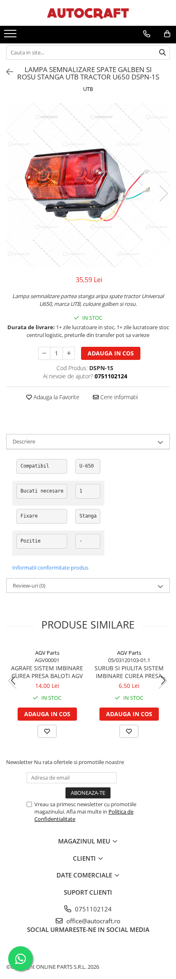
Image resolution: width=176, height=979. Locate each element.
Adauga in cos (111, 353)
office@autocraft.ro (92, 921)
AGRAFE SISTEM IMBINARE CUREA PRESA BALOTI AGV (47, 672)
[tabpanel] (88, 185)
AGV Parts (47, 652)
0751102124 (92, 909)
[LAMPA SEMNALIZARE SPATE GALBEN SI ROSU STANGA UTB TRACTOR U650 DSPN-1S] (88, 185)
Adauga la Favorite (55, 397)
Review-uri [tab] (29, 585)
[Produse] (11, 36)
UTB (88, 89)
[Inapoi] (6, 71)
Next (163, 193)
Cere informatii (118, 397)
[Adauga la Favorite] (47, 731)
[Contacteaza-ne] (147, 34)
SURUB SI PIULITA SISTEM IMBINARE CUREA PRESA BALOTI (129, 672)
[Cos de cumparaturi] (167, 34)
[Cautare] (162, 52)
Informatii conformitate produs (50, 567)
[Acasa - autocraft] (88, 13)
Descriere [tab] (24, 441)
